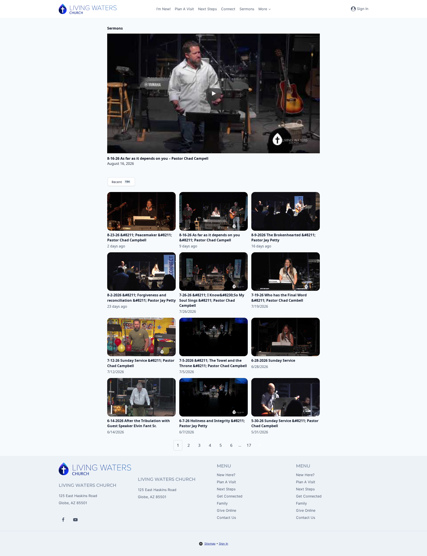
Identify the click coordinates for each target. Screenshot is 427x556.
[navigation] (213, 445)
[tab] (121, 182)
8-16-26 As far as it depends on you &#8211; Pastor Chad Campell (209, 238)
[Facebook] (63, 519)
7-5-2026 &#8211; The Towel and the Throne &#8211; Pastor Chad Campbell (213, 363)
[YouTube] (75, 519)
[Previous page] (168, 445)
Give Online (226, 510)
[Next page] (260, 445)
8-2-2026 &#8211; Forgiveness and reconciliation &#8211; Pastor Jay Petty (141, 298)
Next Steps (207, 9)
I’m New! (163, 9)
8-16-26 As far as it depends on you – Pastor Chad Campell (157, 158)
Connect (228, 9)
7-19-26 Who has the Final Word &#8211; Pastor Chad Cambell (279, 298)
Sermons (247, 9)
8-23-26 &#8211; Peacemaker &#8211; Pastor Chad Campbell (139, 238)
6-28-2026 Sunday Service (273, 360)
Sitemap (210, 543)
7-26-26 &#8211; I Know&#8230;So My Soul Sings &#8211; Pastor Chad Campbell (211, 300)
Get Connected (229, 496)
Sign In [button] (223, 543)
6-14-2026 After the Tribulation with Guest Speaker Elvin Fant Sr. (138, 423)
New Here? (226, 475)
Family (222, 503)
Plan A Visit (184, 9)
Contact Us (226, 517)
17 (249, 445)
